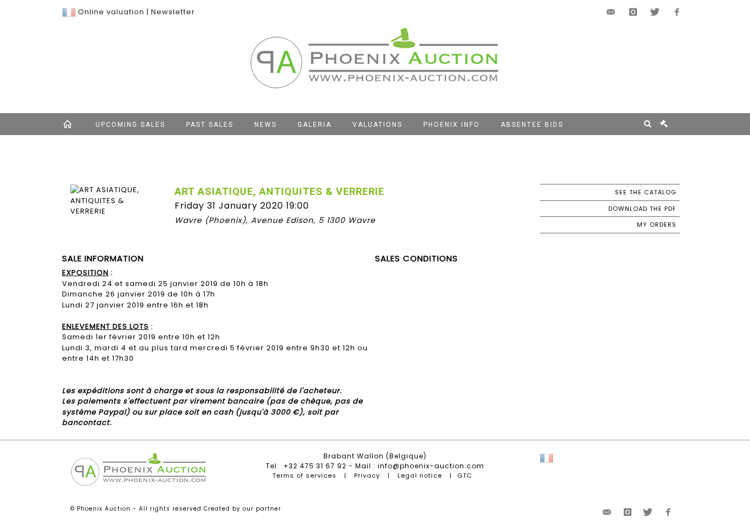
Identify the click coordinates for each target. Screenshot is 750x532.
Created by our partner (242, 509)
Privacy (367, 475)
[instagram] (633, 12)
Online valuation (111, 12)
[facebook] (677, 12)
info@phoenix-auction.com (431, 466)
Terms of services (304, 475)
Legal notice (420, 475)
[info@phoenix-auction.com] (611, 12)
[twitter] (655, 12)
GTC (464, 475)
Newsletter (173, 12)
